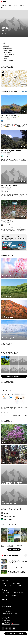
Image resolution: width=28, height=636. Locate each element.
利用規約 (8, 609)
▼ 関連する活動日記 (7, 48)
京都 (21, 5)
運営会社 (3, 609)
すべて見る (24, 91)
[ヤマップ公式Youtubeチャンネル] (14, 628)
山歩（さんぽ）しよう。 (20, 585)
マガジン (21, 592)
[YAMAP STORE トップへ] (25, 555)
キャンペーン (11, 585)
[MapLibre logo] (23, 86)
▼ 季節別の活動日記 (7, 50)
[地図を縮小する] (3, 75)
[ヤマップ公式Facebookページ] (3, 628)
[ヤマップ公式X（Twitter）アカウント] (6, 628)
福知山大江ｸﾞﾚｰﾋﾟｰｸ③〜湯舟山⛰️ (10, 116)
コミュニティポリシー (6, 611)
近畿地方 (15, 5)
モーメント (9, 583)
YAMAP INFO (4, 602)
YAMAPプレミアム (5, 592)
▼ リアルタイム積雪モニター (9, 54)
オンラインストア (14, 592)
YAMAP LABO (20, 595)
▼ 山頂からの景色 (7, 52)
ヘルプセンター (11, 602)
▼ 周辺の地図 (6, 46)
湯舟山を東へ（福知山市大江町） (10, 186)
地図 (14, 583)
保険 (9, 595)
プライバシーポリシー (16, 609)
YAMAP (2, 5)
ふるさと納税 (4, 595)
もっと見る (20, 398)
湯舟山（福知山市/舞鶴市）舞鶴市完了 (11, 151)
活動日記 (3, 583)
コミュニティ (4, 585)
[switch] (2, 633)
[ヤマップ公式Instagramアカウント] (10, 628)
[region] (14, 78)
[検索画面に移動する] (23, 1)
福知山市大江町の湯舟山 (7, 221)
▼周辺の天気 (6, 56)
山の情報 (9, 5)
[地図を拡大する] (3, 72)
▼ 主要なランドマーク (8, 60)
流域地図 (14, 595)
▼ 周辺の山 (5, 58)
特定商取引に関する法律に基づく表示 (9, 613)
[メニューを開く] (26, 1)
